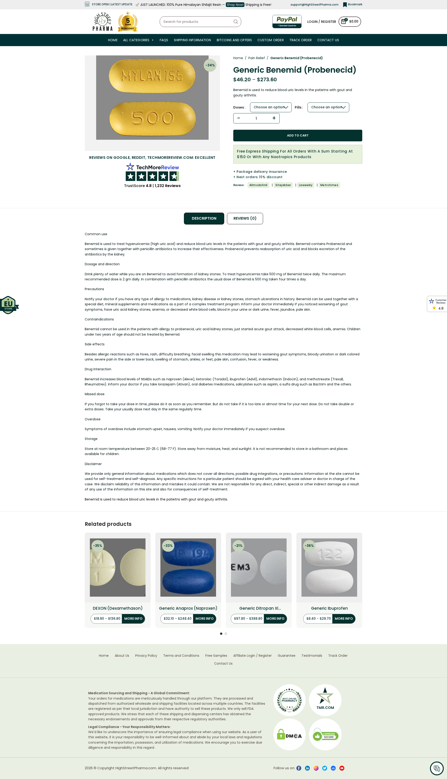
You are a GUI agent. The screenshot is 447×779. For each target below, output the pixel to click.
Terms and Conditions (181, 655)
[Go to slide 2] (226, 634)
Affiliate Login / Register (252, 655)
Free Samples (216, 655)
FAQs (164, 40)
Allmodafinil (258, 185)
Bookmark (355, 4)
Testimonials (311, 655)
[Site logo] (102, 21)
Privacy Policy (146, 655)
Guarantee (286, 655)
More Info (133, 618)
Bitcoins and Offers (234, 40)
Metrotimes (329, 185)
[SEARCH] (235, 21)
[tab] (204, 218)
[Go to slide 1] (221, 634)
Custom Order (270, 40)
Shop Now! (235, 4)
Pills (298, 107)
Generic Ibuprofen (329, 608)
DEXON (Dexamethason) (118, 608)
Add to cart (298, 135)
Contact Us (328, 40)
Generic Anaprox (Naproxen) (188, 608)
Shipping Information (192, 40)
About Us (122, 655)
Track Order (300, 40)
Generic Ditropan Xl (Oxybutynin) (258, 608)
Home (113, 40)
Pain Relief (256, 58)
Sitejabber (283, 185)
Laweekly (305, 185)
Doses (238, 107)
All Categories (136, 40)
